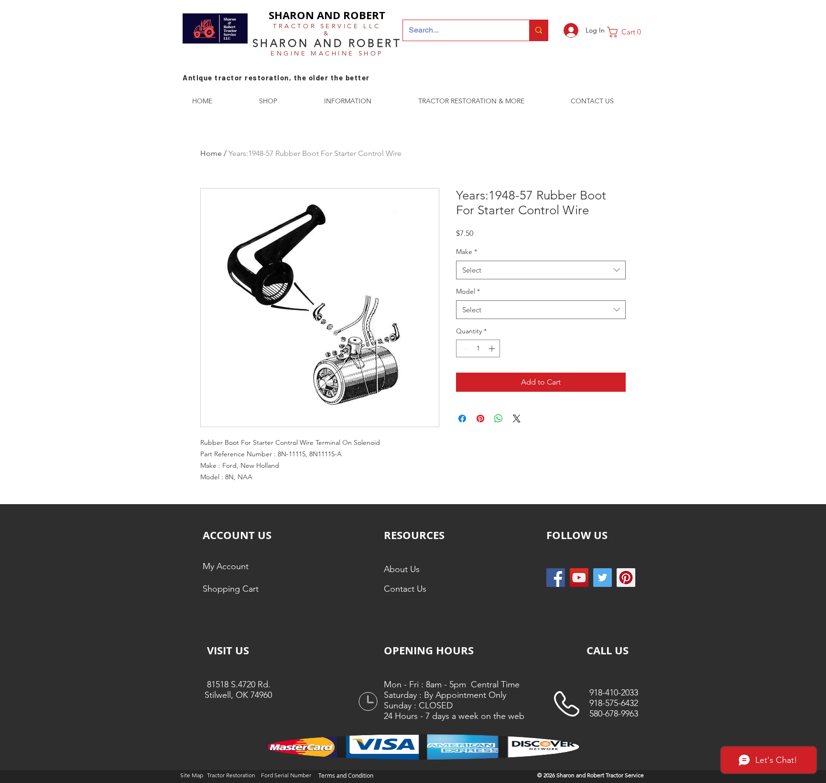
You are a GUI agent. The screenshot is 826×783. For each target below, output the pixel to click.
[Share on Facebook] (462, 418)
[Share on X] (516, 418)
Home (211, 153)
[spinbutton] (478, 348)
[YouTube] (579, 577)
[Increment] (493, 348)
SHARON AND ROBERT (327, 15)
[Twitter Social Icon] (602, 577)
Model (468, 291)
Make (466, 251)
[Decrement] (463, 348)
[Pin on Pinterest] (480, 418)
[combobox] (541, 270)
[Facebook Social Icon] (555, 577)
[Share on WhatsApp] (498, 418)
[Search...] (538, 30)
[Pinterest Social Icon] (626, 577)
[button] (627, 32)
